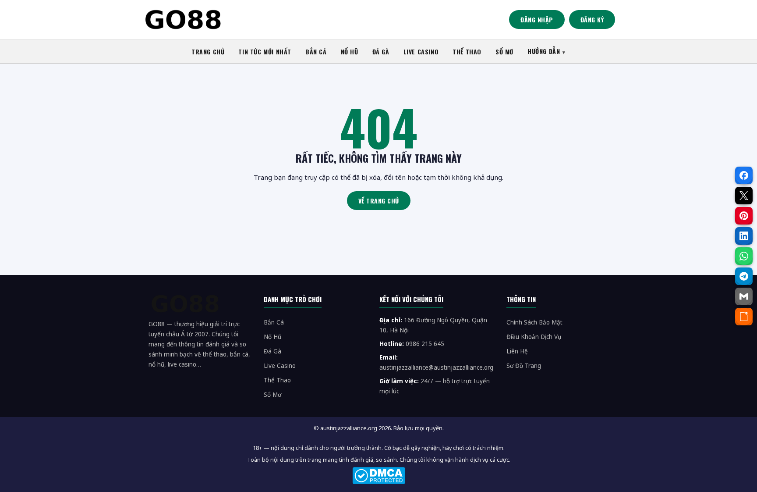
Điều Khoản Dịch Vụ (533, 337)
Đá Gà (272, 351)
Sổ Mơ (272, 395)
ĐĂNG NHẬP (536, 19)
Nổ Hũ (272, 337)
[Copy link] (744, 316)
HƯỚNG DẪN (543, 51)
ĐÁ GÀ (380, 51)
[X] (744, 195)
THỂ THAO (467, 51)
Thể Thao (277, 380)
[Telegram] (744, 276)
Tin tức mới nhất (264, 51)
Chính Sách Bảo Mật (534, 322)
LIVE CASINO (421, 51)
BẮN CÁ (316, 51)
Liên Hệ (517, 351)
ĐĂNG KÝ (592, 19)
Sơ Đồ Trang (523, 366)
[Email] (744, 296)
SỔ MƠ (504, 51)
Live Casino (280, 366)
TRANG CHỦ (207, 51)
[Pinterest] (744, 216)
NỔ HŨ (349, 51)
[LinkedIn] (744, 236)
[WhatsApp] (744, 256)
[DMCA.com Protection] (378, 475)
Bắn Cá (274, 322)
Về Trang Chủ (378, 200)
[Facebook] (744, 175)
